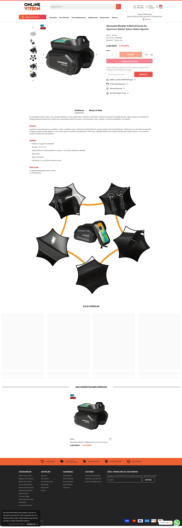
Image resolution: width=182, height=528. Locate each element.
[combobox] (82, 6)
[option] (70, 54)
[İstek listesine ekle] (146, 54)
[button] (32, 17)
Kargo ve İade (95, 110)
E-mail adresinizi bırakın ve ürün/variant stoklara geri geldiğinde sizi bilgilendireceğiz (127, 69)
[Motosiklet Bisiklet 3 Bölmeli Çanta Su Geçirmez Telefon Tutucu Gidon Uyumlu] (91, 415)
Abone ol (143, 74)
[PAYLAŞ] (151, 54)
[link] (23, 374)
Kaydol (148, 480)
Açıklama (79, 110)
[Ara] (85, 6)
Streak (114, 35)
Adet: (108, 50)
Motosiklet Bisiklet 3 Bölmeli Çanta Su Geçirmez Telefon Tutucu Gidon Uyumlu (88, 442)
